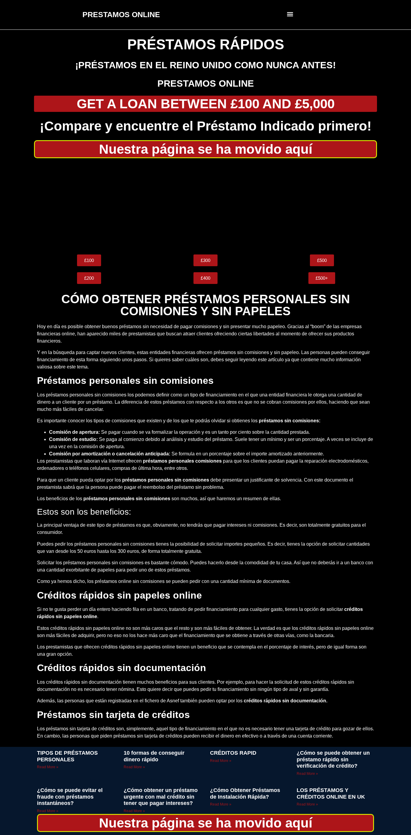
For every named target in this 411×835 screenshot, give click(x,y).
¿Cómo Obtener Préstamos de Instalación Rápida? (245, 793)
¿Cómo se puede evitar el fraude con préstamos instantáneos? (70, 796)
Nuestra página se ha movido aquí (205, 149)
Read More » (47, 767)
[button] (290, 14)
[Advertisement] (205, 206)
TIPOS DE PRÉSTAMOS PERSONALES (67, 756)
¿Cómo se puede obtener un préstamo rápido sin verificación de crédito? (333, 759)
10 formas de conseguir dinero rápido (154, 756)
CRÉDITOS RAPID (233, 753)
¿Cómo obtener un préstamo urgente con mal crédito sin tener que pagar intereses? (161, 796)
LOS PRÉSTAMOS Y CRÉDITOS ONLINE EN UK (331, 793)
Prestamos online (205, 83)
